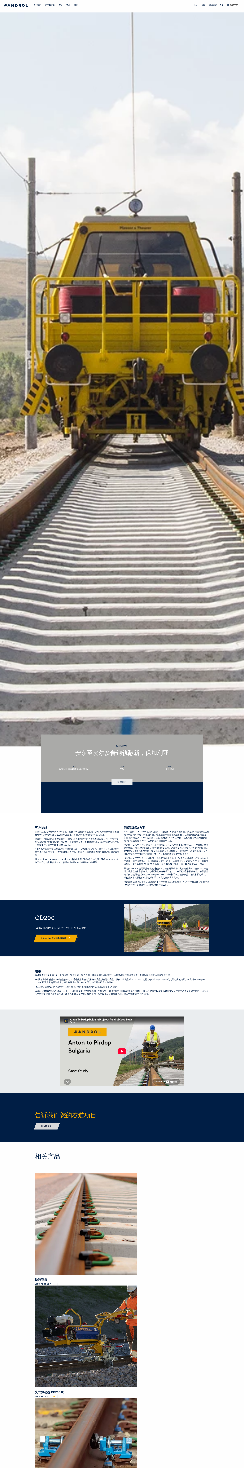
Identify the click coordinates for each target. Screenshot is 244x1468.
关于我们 (37, 5)
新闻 (203, 5)
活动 (195, 5)
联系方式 (213, 5)
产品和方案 (50, 5)
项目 (76, 5)
